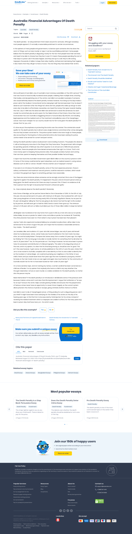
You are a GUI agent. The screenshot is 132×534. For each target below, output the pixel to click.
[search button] (116, 28)
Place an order (24, 85)
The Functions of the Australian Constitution (99, 91)
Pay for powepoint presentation (22, 502)
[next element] (122, 409)
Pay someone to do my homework (23, 489)
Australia (23, 30)
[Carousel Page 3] (67, 424)
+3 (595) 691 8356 (102, 492)
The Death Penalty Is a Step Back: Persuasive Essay (28, 401)
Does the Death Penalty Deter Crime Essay (64, 401)
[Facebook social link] (60, 510)
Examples (26, 14)
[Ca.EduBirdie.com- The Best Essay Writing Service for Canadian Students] (58, 520)
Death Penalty (44, 14)
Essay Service (17, 14)
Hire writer (112, 3)
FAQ (69, 492)
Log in (102, 3)
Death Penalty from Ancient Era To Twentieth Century (63, 319)
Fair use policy (42, 524)
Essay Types (44, 486)
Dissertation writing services (21, 497)
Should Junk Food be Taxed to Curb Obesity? (100, 83)
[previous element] (9, 409)
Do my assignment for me (21, 492)
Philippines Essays (59, 373)
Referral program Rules (32, 526)
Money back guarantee (74, 494)
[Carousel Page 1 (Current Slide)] (64, 424)
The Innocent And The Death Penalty (101, 75)
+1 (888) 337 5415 (102, 489)
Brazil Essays (19, 373)
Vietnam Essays (73, 373)
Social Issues (34, 14)
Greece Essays (30, 373)
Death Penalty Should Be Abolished (100, 78)
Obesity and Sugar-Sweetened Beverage (102, 87)
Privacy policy (17, 524)
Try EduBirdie (70, 330)
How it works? (71, 486)
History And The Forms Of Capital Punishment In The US (31, 319)
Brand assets (71, 505)
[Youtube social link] (64, 510)
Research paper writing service (22, 494)
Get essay (99, 56)
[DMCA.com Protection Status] (99, 501)
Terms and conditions (29, 524)
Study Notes (44, 492)
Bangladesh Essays (44, 373)
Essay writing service (19, 486)
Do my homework (18, 500)
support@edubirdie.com (104, 486)
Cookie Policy (27, 527)
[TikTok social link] (67, 510)
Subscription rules (18, 526)
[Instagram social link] (71, 510)
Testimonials (71, 489)
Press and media (72, 502)
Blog (42, 489)
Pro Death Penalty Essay (98, 400)
